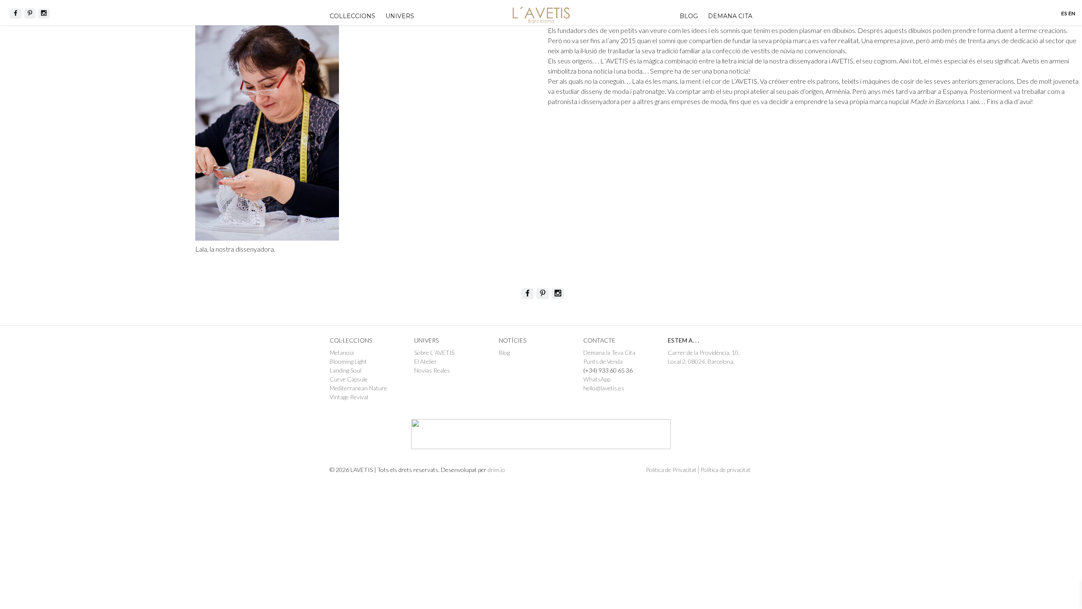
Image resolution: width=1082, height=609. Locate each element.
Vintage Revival (349, 397)
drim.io (496, 469)
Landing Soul (345, 370)
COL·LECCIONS (352, 16)
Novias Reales (432, 370)
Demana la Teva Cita (609, 352)
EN (1071, 13)
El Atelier (425, 361)
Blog (689, 16)
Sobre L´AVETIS (434, 352)
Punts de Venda (603, 361)
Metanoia (342, 352)
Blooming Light (348, 361)
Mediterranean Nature (358, 388)
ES (1064, 13)
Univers (399, 16)
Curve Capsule (349, 379)
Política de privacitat (725, 469)
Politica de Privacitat (671, 469)
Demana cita (730, 16)
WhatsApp (596, 379)
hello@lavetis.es (603, 388)
